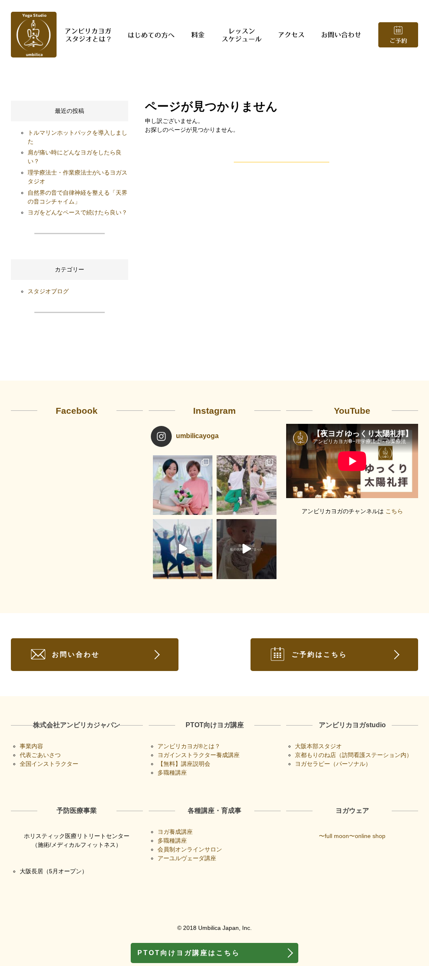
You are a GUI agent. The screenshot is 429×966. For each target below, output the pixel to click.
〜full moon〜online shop (352, 836)
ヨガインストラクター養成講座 (199, 755)
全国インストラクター (49, 763)
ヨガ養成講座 (175, 831)
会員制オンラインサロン (190, 849)
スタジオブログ (48, 291)
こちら (394, 511)
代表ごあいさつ (40, 755)
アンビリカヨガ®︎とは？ (189, 746)
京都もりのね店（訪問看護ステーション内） (353, 755)
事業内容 (31, 746)
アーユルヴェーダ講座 (187, 858)
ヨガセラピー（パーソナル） (333, 763)
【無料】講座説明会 (184, 763)
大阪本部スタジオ (318, 746)
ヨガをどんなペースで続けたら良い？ (77, 212)
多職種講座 (172, 772)
